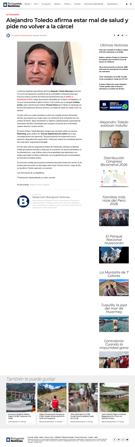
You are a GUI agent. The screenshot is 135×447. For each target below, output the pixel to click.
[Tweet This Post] (118, 35)
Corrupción (46, 4)
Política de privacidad (67, 437)
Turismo (77, 4)
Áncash (27, 4)
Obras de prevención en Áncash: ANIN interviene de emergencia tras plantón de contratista (113, 69)
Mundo (36, 437)
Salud (95, 437)
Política (67, 4)
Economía (30, 437)
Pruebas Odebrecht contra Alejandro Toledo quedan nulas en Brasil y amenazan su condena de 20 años (113, 86)
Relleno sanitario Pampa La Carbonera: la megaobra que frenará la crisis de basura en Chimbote (113, 59)
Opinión (57, 4)
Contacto (90, 437)
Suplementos (112, 4)
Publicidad (57, 437)
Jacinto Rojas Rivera (13, 421)
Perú (36, 4)
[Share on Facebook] (114, 35)
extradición (46, 185)
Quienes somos (49, 437)
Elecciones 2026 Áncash (93, 4)
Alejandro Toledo (35, 185)
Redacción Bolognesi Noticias (23, 35)
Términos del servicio (80, 437)
